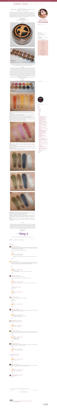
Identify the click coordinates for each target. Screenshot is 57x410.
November (39, 109)
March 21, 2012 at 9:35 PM (16, 309)
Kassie (12, 246)
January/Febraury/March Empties (42, 118)
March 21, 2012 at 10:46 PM (16, 330)
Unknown (14, 269)
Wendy (12, 364)
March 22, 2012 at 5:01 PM (20, 325)
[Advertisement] (19, 393)
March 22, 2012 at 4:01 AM (16, 343)
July (38, 112)
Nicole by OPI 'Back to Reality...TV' (42, 132)
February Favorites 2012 (41, 150)
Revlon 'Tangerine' (40, 129)
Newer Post (12, 390)
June (38, 113)
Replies (13, 252)
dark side (28, 4)
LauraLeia (12, 275)
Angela (12, 309)
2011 (38, 152)
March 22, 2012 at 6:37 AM (16, 354)
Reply (12, 251)
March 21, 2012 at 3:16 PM (16, 246)
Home (23, 390)
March (38, 115)
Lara (11, 354)
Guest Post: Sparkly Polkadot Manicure (42, 127)
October (39, 110)
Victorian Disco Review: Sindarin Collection (43, 116)
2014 (38, 106)
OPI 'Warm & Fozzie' (41, 145)
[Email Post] (10, 239)
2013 (38, 107)
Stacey (12, 343)
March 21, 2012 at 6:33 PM (17, 275)
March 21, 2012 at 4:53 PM (16, 261)
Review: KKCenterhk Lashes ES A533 (42, 135)
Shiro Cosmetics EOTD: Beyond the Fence (43, 119)
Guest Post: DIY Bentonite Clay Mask (42, 121)
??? (11, 261)
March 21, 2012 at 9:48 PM (19, 320)
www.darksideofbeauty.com (17, 401)
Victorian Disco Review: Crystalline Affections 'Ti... (43, 122)
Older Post (35, 390)
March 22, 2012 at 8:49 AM (16, 364)
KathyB (12, 330)
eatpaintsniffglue (13, 320)
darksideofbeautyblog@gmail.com (42, 20)
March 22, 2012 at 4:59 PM (20, 269)
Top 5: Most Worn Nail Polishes (42, 138)
